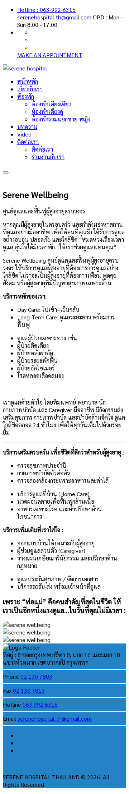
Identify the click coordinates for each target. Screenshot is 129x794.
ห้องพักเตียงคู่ (47, 111)
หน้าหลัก (27, 81)
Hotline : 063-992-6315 (46, 9)
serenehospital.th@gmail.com (54, 17)
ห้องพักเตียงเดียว (51, 104)
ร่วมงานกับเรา (48, 157)
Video (24, 134)
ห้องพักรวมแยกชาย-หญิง (61, 119)
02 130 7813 (29, 690)
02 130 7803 (36, 676)
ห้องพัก (25, 96)
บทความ (27, 126)
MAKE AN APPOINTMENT (49, 55)
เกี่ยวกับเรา (30, 89)
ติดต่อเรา (28, 142)
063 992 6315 (40, 704)
